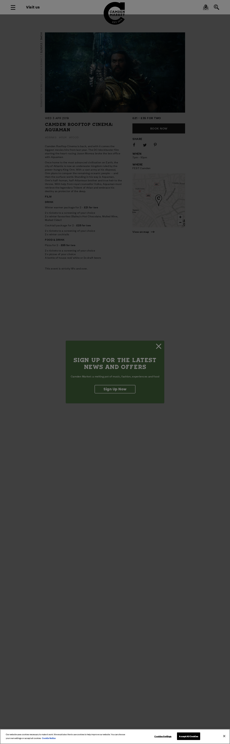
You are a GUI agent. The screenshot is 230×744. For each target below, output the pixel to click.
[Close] (224, 736)
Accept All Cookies (188, 736)
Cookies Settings (162, 736)
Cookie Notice (49, 738)
